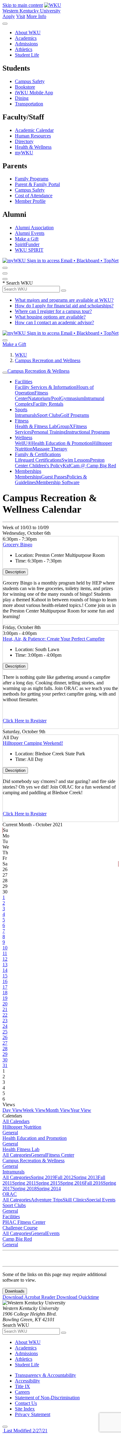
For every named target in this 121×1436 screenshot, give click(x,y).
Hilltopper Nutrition (21, 1127)
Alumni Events (29, 233)
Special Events (101, 1199)
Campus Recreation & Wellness (38, 371)
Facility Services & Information (45, 387)
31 (4, 1065)
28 (4, 1048)
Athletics (23, 49)
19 (4, 998)
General (10, 1132)
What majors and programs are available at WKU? (64, 300)
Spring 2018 (24, 1188)
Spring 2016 (72, 1183)
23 (4, 1020)
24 (4, 1026)
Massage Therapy (50, 448)
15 (4, 975)
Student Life (27, 55)
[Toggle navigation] (4, 373)
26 (4, 1037)
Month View (58, 1110)
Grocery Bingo (17, 544)
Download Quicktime (77, 1297)
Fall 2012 (64, 1177)
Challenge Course (20, 1227)
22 (4, 1015)
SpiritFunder (27, 244)
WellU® (23, 443)
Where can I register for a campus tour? (53, 311)
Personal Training (48, 432)
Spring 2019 (43, 1177)
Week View (34, 1110)
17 (4, 987)
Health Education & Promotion (61, 443)
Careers (22, 1392)
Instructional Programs (88, 432)
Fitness (22, 420)
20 (4, 1003)
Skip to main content (22, 5)
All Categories (16, 1155)
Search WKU (17, 283)
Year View (80, 1110)
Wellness (23, 437)
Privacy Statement (32, 1414)
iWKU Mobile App (34, 92)
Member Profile (30, 201)
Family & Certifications (38, 454)
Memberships (28, 471)
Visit (20, 16)
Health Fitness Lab (20, 1149)
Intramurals (26, 415)
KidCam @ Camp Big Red (89, 465)
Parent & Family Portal (37, 184)
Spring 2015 (48, 1183)
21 (4, 1009)
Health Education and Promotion (34, 1138)
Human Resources (33, 135)
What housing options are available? (50, 316)
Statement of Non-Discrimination (47, 1397)
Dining (22, 98)
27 (4, 1043)
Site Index (25, 1408)
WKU (21, 354)
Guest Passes (54, 476)
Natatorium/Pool (44, 398)
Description (15, 572)
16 (4, 981)
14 (4, 970)
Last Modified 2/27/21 (24, 1430)
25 (4, 1031)
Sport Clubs (48, 415)
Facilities (23, 381)
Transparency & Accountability (45, 1375)
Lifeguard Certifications (38, 460)
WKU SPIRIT (29, 250)
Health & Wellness (33, 147)
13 (4, 964)
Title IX (22, 1386)
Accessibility (27, 1380)
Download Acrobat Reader (29, 1297)
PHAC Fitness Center (23, 1222)
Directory (24, 141)
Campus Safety (30, 81)
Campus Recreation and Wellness (47, 360)
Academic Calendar (34, 130)
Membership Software (57, 482)
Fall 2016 (93, 1183)
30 (4, 1059)
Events (53, 1233)
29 (4, 1054)
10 (4, 947)
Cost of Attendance (33, 195)
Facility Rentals (48, 404)
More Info (36, 16)
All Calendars (15, 1121)
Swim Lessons (75, 460)
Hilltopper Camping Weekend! (33, 743)
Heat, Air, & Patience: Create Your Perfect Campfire (54, 638)
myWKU (24, 152)
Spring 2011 (24, 1183)
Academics (26, 38)
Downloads (15, 1291)
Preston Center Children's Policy (60, 462)
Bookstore (25, 87)
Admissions (26, 43)
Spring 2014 (49, 1188)
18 (4, 992)
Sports (21, 409)
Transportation (29, 103)
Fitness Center (60, 1155)
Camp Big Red (17, 1239)
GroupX (65, 426)
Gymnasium (72, 398)
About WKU (28, 32)
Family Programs (31, 178)
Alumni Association (34, 227)
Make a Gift (26, 238)
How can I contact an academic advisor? (54, 322)
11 (4, 953)
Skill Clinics (75, 1199)
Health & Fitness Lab (36, 426)
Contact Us (26, 1403)
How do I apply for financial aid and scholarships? (64, 305)
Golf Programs (74, 415)
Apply (8, 16)
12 (4, 959)
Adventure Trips (47, 1199)
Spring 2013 (86, 1177)
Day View (12, 1110)
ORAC (9, 1194)
